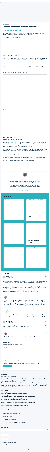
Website (35, 360)
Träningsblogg (5, 30)
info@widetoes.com (8, 412)
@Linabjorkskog (8, 418)
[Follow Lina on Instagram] (27, 190)
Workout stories (18, 30)
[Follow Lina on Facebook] (23, 190)
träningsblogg (41, 378)
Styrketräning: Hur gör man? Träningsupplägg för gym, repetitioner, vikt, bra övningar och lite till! (25, 398)
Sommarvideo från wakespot (34, 263)
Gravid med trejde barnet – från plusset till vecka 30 (13, 404)
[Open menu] (48, 1)
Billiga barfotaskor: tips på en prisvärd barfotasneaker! (24, 402)
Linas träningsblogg (10, 416)
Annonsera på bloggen (5, 444)
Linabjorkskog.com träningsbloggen (20, 422)
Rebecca (8, 321)
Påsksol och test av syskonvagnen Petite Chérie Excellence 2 (16, 399)
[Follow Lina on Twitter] (25, 190)
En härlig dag (8, 239)
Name (4, 360)
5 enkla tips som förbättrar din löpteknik (16, 392)
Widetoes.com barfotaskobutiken (7, 422)
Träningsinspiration (11, 30)
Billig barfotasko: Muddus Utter (6, 402)
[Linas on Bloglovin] (25, 439)
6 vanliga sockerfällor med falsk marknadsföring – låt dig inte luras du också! (19, 395)
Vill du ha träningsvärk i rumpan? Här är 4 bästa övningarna (16, 393)
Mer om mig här (26, 187)
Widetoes (18, 186)
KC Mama (11, 142)
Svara (46, 276)
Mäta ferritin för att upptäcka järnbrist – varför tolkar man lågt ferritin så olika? (20, 396)
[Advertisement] (25, 46)
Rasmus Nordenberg (4, 401)
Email (19, 360)
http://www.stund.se (6, 327)
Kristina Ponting (4, 392)
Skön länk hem (8, 214)
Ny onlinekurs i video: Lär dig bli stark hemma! (18, 401)
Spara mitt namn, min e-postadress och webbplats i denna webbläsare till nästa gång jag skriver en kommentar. (21, 363)
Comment (5, 347)
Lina (25, 177)
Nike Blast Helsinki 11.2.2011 (11, 263)
